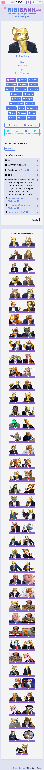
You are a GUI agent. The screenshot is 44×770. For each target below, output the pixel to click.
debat (23, 113)
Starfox (11, 148)
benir (32, 118)
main (22, 118)
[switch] (13, 2)
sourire (17, 99)
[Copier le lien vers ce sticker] (15, 247)
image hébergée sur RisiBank (17, 200)
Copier (14, 125)
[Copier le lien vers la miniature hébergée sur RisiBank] (37, 206)
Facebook (27, 133)
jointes (13, 108)
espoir (31, 103)
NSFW (19, 2)
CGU (15, 768)
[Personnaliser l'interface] (28, 2)
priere (34, 80)
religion (29, 99)
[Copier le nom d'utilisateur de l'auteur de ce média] (37, 170)
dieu (13, 118)
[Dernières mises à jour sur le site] (24, 2)
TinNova (23, 56)
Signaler (34, 220)
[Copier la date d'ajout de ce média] (37, 165)
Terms (22, 768)
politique (22, 89)
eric (13, 113)
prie (33, 113)
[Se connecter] (33, 2)
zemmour (17, 94)
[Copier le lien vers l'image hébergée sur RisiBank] (37, 199)
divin (35, 84)
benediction (17, 103)
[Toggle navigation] (40, 2)
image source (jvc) (16, 212)
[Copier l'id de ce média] (37, 161)
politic (24, 84)
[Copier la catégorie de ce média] (37, 175)
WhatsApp (18, 133)
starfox (35, 89)
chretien (12, 84)
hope (10, 89)
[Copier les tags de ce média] (37, 180)
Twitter (9, 133)
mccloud (33, 108)
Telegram (36, 133)
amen (23, 80)
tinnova (30, 94)
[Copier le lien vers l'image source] (37, 212)
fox (22, 108)
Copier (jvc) (32, 125)
